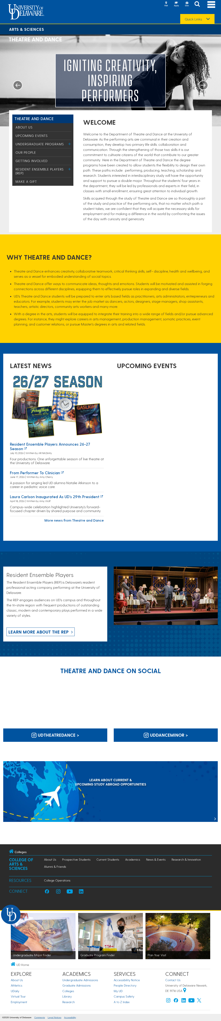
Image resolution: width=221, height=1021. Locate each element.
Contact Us (172, 980)
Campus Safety (124, 996)
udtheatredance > (57, 734)
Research (68, 1002)
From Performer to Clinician (35, 472)
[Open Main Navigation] (211, 4)
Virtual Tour (18, 996)
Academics (132, 859)
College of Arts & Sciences (21, 864)
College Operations (57, 880)
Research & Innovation (186, 859)
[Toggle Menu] (69, 144)
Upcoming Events (32, 136)
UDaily (15, 991)
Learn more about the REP (38, 631)
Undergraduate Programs (40, 144)
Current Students (107, 859)
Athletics (16, 985)
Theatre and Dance (34, 118)
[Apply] (176, 4)
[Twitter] (199, 1001)
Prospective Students (76, 859)
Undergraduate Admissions (80, 980)
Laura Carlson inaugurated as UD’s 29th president (54, 496)
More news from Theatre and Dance (74, 520)
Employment (19, 1002)
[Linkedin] (184, 1001)
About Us (24, 127)
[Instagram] (168, 1001)
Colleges (68, 991)
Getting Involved (32, 161)
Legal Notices (54, 1017)
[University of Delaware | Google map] (184, 991)
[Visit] (166, 4)
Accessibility (70, 1017)
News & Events (156, 859)
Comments (39, 1017)
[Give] (186, 4)
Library (67, 996)
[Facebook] (176, 1001)
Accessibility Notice (127, 980)
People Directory (125, 985)
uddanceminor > (168, 734)
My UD (118, 991)
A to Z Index (122, 1002)
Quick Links (193, 19)
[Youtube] (191, 1001)
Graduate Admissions (76, 985)
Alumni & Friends (55, 866)
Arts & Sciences (26, 29)
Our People (26, 152)
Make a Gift (26, 181)
